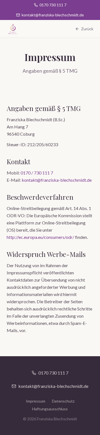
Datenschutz (63, 401)
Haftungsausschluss (50, 408)
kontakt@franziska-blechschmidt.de (57, 180)
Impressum (35, 401)
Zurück (87, 28)
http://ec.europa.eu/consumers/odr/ (40, 237)
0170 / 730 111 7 (37, 172)
